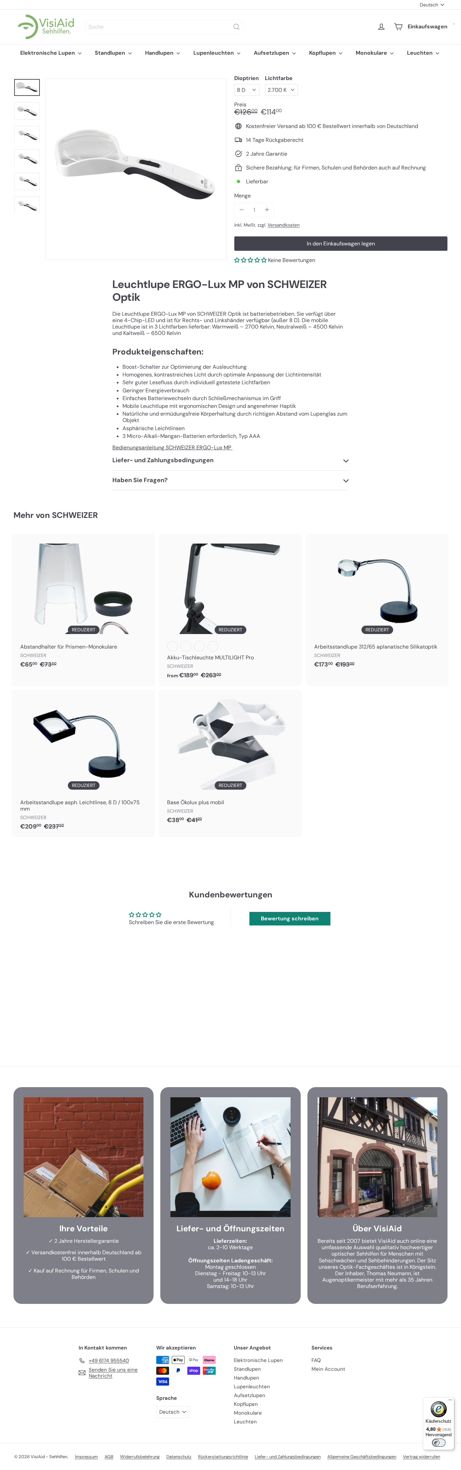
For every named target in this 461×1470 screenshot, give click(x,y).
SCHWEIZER (75, 515)
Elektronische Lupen (48, 52)
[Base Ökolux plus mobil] (230, 760)
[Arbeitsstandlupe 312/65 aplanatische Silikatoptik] (377, 604)
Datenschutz (178, 1457)
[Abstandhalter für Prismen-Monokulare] (83, 604)
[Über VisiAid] (377, 1157)
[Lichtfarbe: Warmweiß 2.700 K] (199, 646)
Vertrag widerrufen (421, 1457)
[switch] (438, 1443)
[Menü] (450, 1401)
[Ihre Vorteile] (83, 1157)
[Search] (236, 26)
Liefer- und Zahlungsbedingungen (288, 1457)
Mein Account (328, 1369)
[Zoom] (136, 169)
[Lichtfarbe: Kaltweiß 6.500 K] (186, 646)
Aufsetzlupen (272, 52)
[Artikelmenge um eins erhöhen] (267, 210)
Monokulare (372, 52)
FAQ (316, 1360)
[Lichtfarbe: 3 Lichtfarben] (213, 646)
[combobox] (164, 26)
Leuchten (420, 52)
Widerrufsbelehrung (140, 1457)
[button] (250, 260)
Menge (242, 195)
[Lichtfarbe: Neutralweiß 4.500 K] (172, 646)
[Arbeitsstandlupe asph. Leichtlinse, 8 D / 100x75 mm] (83, 763)
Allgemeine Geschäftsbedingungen (361, 1457)
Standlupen (111, 52)
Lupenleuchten (214, 52)
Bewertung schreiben (290, 918)
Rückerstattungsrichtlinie (223, 1457)
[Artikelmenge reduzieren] (241, 210)
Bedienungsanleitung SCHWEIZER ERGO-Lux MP (172, 447)
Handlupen (160, 52)
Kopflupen (323, 52)
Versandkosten (284, 225)
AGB (109, 1457)
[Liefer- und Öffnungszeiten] (230, 1157)
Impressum (86, 1457)
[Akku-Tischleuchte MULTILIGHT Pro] (230, 610)
